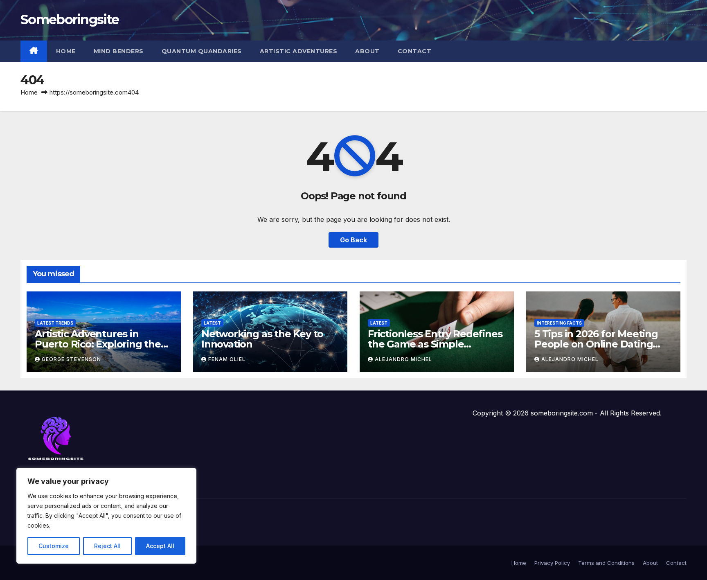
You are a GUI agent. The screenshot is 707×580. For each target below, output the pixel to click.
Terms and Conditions (606, 563)
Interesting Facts (559, 322)
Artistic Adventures (299, 51)
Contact (415, 51)
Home (66, 51)
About (367, 51)
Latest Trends (55, 322)
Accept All (160, 545)
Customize (53, 545)
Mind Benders (119, 51)
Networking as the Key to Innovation (262, 339)
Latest (212, 322)
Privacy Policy (552, 563)
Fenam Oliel (226, 359)
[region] (106, 516)
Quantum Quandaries (202, 51)
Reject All (107, 545)
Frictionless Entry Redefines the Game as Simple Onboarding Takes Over (435, 344)
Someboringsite (69, 19)
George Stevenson (71, 359)
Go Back (353, 240)
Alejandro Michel (403, 359)
